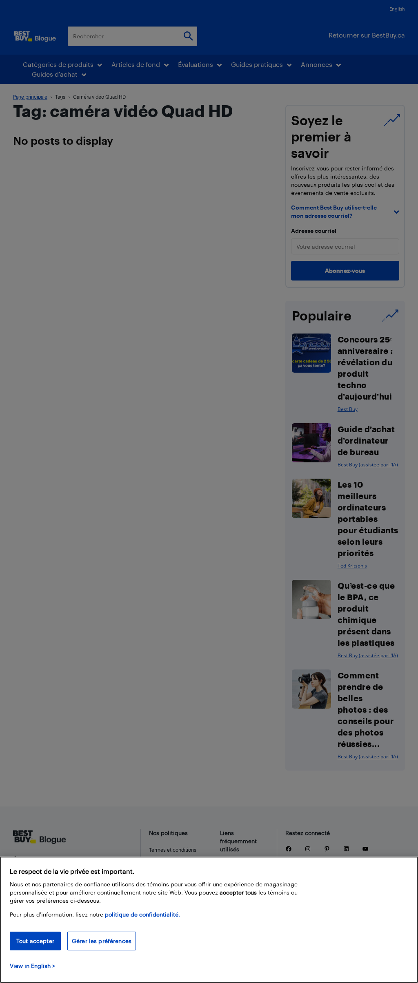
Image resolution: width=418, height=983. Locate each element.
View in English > (32, 965)
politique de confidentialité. (142, 914)
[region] (209, 920)
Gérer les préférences (101, 940)
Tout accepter (35, 940)
